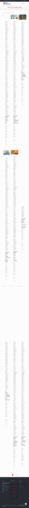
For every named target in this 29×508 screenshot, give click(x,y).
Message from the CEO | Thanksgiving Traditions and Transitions (16, 119)
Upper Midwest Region (6, 101)
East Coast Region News (6, 33)
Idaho (6, 42)
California (7, 27)
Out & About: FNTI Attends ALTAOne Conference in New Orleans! (8, 395)
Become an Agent (21, 485)
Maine (6, 49)
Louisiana (7, 184)
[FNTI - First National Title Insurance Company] (7, 3)
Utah (6, 102)
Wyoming (7, 114)
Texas (22, 62)
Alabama (7, 21)
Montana (7, 202)
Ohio (22, 47)
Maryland (7, 50)
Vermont (6, 240)
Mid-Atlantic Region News (6, 57)
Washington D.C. (7, 107)
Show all (26, 12)
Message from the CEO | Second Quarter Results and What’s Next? (15, 441)
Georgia (6, 36)
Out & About (22, 50)
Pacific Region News (6, 85)
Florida (6, 35)
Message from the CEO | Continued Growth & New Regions (24, 441)
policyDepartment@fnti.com (15, 486)
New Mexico (6, 73)
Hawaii (6, 177)
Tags (9, 12)
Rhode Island (6, 88)
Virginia (6, 241)
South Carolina (7, 90)
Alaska (6, 22)
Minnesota (7, 62)
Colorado (7, 28)
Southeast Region (7, 94)
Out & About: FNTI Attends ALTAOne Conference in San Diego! (24, 75)
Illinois (6, 43)
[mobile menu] (18, 3)
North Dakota (6, 79)
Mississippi (7, 63)
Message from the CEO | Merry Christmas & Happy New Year (8, 257)
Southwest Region (7, 96)
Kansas (6, 182)
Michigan (7, 55)
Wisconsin (7, 249)
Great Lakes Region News (6, 38)
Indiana (6, 44)
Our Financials (21, 482)
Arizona (6, 26)
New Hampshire (7, 70)
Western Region (6, 111)
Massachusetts (7, 51)
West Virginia (6, 109)
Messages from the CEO (7, 53)
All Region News (6, 24)
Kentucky (7, 183)
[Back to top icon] (26, 504)
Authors (13, 12)
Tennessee (7, 97)
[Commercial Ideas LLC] (22, 505)
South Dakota (6, 92)
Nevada (6, 68)
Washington (7, 242)
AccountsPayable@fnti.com (14, 484)
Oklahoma (7, 218)
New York (6, 75)
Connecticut (7, 29)
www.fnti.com (5, 492)
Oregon (6, 83)
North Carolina (7, 77)
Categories (6, 12)
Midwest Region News (6, 61)
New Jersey (6, 71)
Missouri (6, 201)
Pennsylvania (23, 54)
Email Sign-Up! (23, 3)
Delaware (7, 167)
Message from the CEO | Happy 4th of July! (7, 119)
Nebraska (7, 67)
